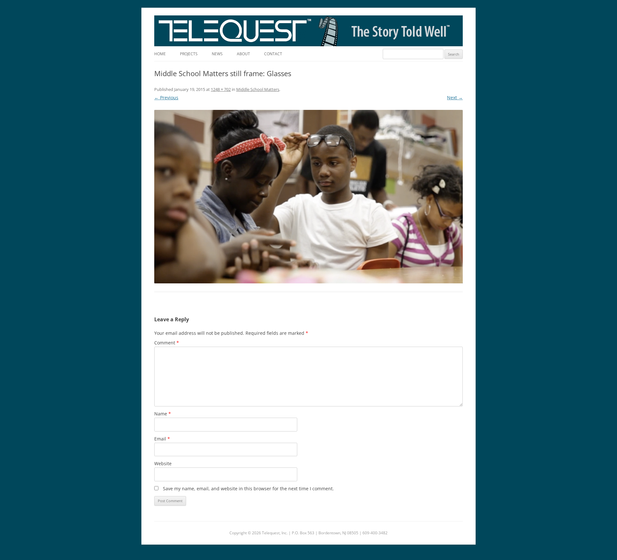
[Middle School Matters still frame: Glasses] (308, 196)
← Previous (166, 97)
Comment (166, 343)
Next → (455, 97)
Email (162, 439)
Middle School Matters (257, 89)
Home (160, 54)
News (217, 54)
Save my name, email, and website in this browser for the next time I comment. (248, 488)
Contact (273, 54)
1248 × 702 (221, 89)
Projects (189, 54)
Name (162, 414)
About (243, 54)
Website (163, 463)
